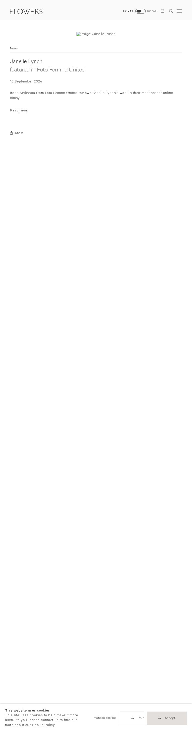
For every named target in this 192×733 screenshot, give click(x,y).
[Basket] (163, 11)
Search (171, 10)
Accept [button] (170, 719)
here (24, 111)
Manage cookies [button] (105, 718)
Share (19, 133)
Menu (179, 11)
